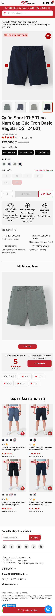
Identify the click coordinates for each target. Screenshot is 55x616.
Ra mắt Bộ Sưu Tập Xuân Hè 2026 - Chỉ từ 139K (26, 8)
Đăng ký (34, 537)
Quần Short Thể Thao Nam (24, 22)
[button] (6, 65)
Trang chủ (6, 22)
